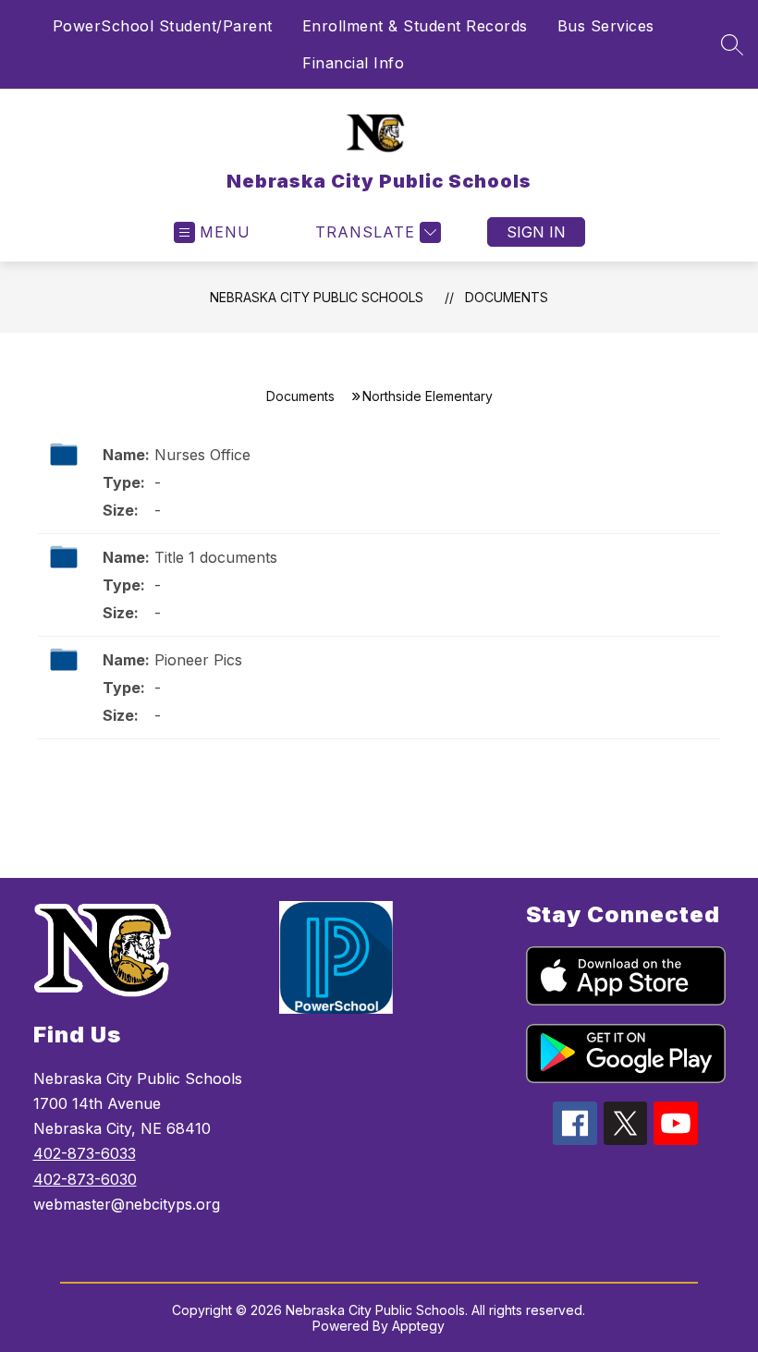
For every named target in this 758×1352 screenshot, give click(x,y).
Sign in (536, 232)
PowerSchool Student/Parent (163, 26)
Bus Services (605, 26)
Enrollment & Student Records (415, 26)
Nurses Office (202, 454)
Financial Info (353, 63)
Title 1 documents (215, 557)
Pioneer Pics (198, 660)
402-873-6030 (85, 1179)
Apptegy (418, 1326)
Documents (506, 297)
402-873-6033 (84, 1153)
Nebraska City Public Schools (316, 297)
